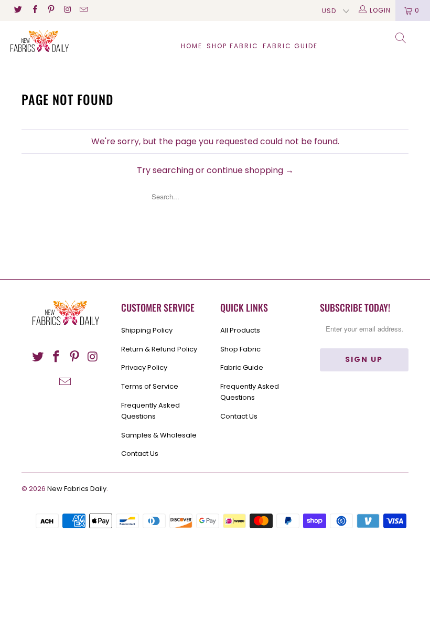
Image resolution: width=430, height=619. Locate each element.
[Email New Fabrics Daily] (83, 10)
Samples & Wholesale (159, 435)
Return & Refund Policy (159, 349)
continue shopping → (250, 170)
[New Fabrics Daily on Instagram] (66, 10)
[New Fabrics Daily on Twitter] (17, 10)
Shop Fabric (233, 45)
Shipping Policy (147, 330)
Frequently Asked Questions (150, 410)
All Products (240, 330)
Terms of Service (149, 386)
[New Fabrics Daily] (39, 41)
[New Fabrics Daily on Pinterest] (50, 10)
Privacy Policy (144, 367)
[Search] (401, 39)
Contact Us (139, 453)
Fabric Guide (241, 367)
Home (191, 45)
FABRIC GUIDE (290, 45)
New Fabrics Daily (76, 489)
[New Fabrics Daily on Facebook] (33, 10)
